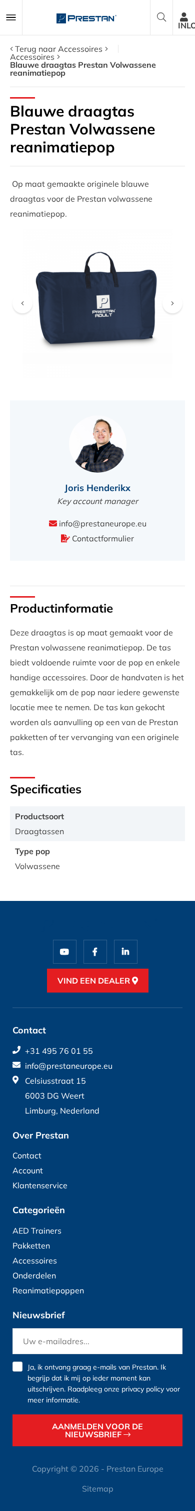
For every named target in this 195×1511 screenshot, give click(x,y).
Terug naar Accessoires (57, 49)
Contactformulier (102, 538)
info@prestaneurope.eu (101, 523)
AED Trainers (37, 1231)
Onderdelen (34, 1275)
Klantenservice (40, 1185)
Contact (27, 1155)
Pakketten (31, 1246)
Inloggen (186, 25)
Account (27, 1170)
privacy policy (143, 1389)
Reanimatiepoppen (48, 1290)
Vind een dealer (95, 981)
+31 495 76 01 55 (59, 1051)
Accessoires (32, 57)
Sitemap (98, 1489)
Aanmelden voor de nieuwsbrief (97, 1430)
